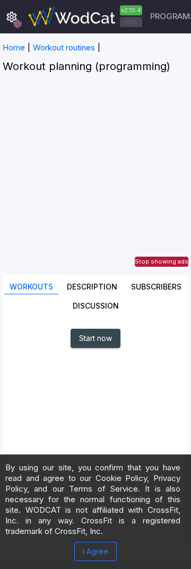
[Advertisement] (95, 179)
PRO (131, 21)
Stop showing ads (161, 261)
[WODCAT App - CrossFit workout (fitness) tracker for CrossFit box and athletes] (83, 16)
